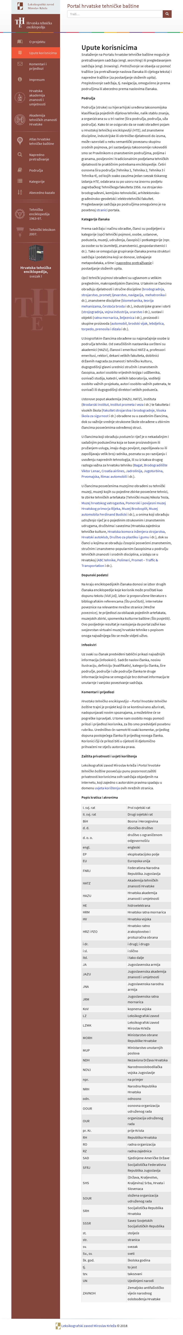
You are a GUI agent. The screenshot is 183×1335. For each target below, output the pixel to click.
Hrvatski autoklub (94, 537)
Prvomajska (90, 476)
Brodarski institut (96, 404)
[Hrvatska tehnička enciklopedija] (18, 26)
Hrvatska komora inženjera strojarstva (136, 531)
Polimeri (123, 560)
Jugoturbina (153, 471)
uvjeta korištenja (107, 788)
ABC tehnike (107, 560)
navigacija (135, 295)
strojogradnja (93, 312)
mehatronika (155, 295)
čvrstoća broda (113, 306)
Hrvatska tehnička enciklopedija (39, 25)
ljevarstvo (119, 295)
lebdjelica (156, 323)
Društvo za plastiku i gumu (129, 537)
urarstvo (136, 312)
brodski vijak (138, 323)
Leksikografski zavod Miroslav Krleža (89, 1325)
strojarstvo (89, 295)
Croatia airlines (113, 471)
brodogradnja (153, 289)
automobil (119, 323)
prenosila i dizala (108, 329)
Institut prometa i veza (126, 404)
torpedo (87, 329)
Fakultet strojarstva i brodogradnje (129, 410)
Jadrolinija (134, 471)
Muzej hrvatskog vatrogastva (102, 503)
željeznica (127, 317)
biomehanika (132, 300)
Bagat (138, 465)
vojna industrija (116, 312)
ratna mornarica (106, 317)
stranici (102, 210)
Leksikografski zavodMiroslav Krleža (41, 6)
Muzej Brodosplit (134, 508)
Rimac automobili (114, 476)
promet (104, 295)
